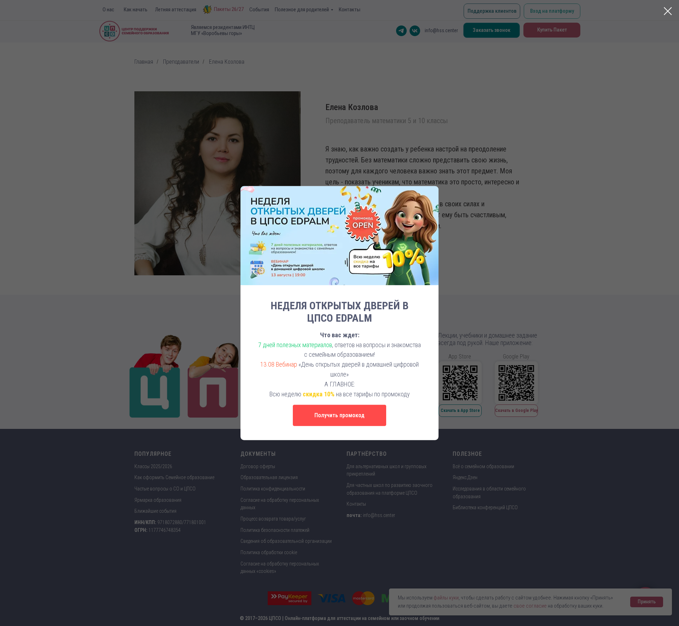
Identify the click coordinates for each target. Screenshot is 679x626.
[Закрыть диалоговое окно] (667, 11)
